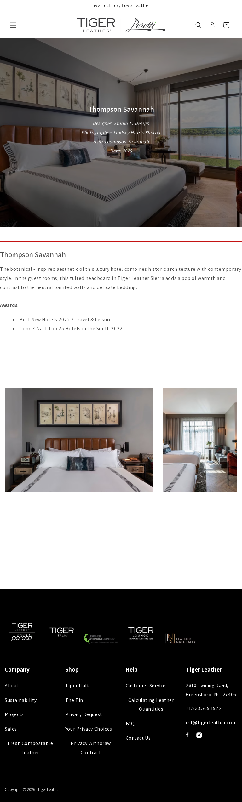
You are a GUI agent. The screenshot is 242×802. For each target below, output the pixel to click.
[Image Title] (187, 734)
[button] (13, 25)
